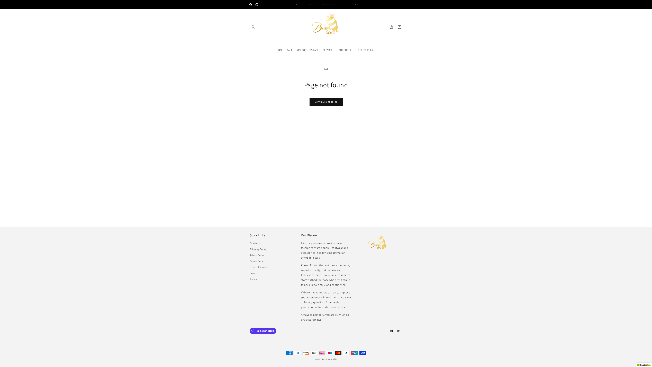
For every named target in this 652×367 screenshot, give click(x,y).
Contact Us (256, 243)
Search (253, 279)
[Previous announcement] (296, 4)
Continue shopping (326, 101)
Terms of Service (258, 266)
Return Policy (257, 255)
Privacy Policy (257, 261)
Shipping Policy (258, 249)
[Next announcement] (355, 4)
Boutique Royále (329, 359)
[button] (253, 27)
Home (253, 273)
